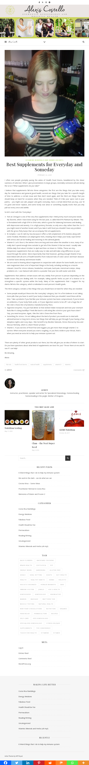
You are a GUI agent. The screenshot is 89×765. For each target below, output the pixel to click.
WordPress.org (25, 664)
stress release (53, 623)
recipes (54, 613)
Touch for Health (28, 633)
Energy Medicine (25, 514)
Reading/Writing (25, 535)
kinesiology (40, 594)
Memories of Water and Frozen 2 (32, 494)
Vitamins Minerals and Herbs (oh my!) (44, 160)
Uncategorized (24, 541)
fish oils (8, 364)
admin (9, 370)
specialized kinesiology (31, 623)
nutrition (51, 609)
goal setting (36, 575)
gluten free (55, 570)
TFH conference (43, 628)
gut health (61, 575)
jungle (41, 589)
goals (23, 575)
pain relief (25, 613)
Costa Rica (41, 565)
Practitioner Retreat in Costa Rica (32, 489)
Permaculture (24, 530)
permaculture (40, 613)
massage (34, 599)
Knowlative (55, 594)
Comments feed (25, 658)
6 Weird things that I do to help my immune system (39, 473)
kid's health (54, 589)
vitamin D (58, 364)
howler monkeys (48, 584)
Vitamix (56, 633)
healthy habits (38, 580)
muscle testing (27, 604)
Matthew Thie (49, 599)
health (23, 580)
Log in (21, 648)
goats (49, 575)
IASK (62, 584)
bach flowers (26, 560)
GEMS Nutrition (67, 429)
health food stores (21, 364)
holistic (62, 580)
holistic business (28, 584)
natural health (35, 364)
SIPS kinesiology (40, 618)
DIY (51, 565)
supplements (47, 364)
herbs (51, 580)
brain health (26, 565)
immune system (27, 589)
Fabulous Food (24, 519)
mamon (23, 599)
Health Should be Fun (27, 525)
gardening (40, 570)
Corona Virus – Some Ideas (29, 483)
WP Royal (19, 756)
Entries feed (23, 653)
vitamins (67, 364)
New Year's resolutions (31, 609)
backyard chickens (45, 560)
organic (63, 609)
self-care (24, 618)
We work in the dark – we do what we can (35, 478)
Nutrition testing (13, 428)
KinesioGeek (25, 594)
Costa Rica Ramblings (27, 509)
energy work (26, 570)
